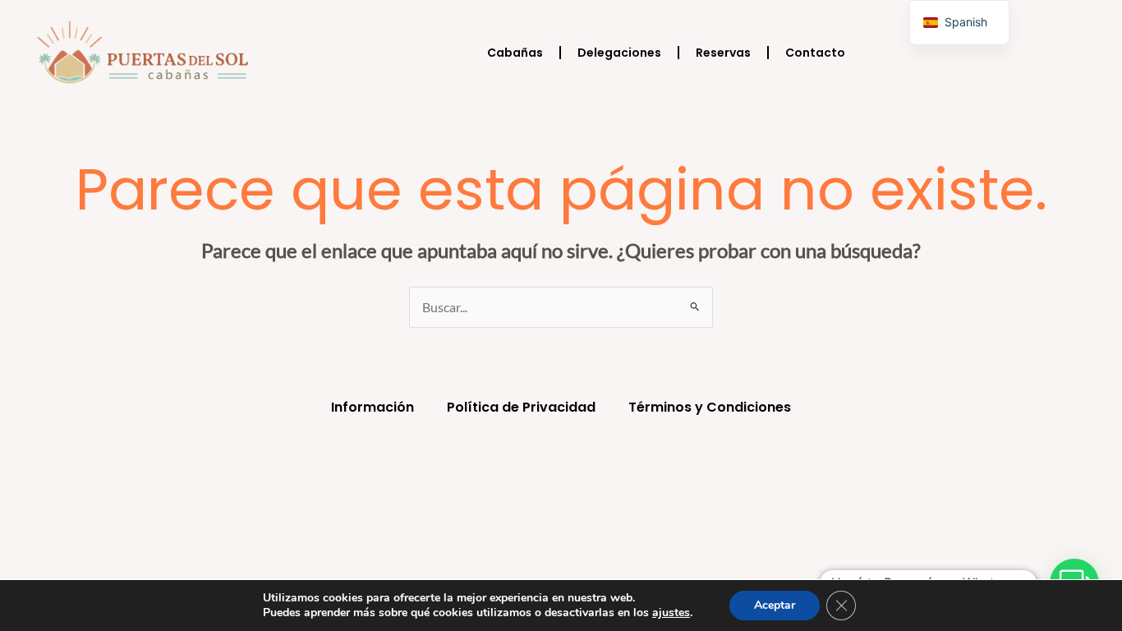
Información (372, 407)
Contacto (815, 52)
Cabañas (515, 52)
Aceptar (774, 605)
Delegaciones (619, 52)
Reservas (723, 52)
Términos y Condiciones (709, 407)
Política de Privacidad (521, 407)
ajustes (671, 613)
